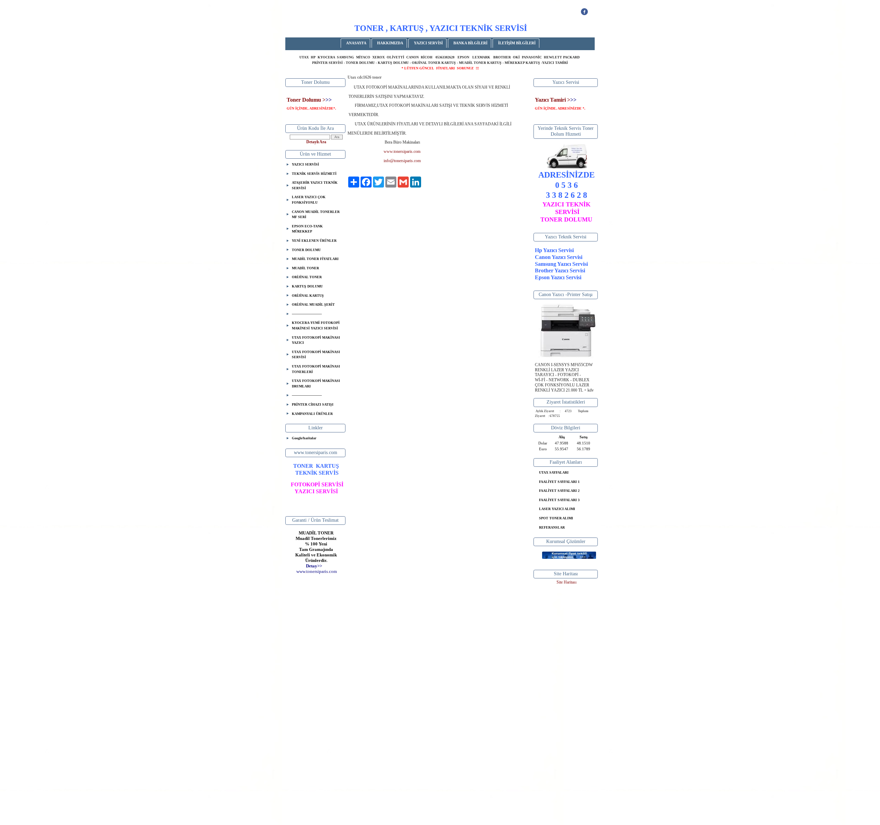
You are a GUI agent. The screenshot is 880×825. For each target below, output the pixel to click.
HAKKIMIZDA (390, 43)
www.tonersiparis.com (402, 151)
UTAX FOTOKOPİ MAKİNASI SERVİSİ (316, 354)
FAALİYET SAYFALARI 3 (559, 500)
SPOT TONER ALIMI (556, 518)
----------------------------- (307, 314)
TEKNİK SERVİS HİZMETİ (314, 174)
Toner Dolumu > (306, 100)
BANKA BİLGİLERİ (470, 43)
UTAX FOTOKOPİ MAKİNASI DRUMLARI (316, 383)
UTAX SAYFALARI (554, 472)
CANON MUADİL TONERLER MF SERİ (316, 214)
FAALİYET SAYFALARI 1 (559, 482)
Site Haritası (566, 582)
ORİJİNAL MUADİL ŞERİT (313, 304)
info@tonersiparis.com (402, 160)
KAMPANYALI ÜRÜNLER (312, 414)
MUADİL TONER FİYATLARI (315, 259)
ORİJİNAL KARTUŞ (308, 295)
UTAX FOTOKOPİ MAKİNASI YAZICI (316, 340)
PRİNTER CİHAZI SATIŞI (312, 404)
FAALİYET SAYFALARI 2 (559, 491)
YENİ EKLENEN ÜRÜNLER (314, 240)
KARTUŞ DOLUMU (307, 286)
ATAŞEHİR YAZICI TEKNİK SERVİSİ (315, 185)
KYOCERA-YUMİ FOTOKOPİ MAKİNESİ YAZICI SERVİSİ (316, 325)
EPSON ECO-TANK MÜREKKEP (307, 229)
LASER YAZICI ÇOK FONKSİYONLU (309, 199)
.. (316, 571)
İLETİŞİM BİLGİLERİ (517, 43)
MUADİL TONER (305, 268)
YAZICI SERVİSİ (428, 43)
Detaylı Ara (316, 141)
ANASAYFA (356, 43)
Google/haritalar (304, 438)
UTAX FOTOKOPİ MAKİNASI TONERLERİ (316, 369)
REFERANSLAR (552, 527)
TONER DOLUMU (306, 250)
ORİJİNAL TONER (307, 277)
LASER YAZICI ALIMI (557, 509)
